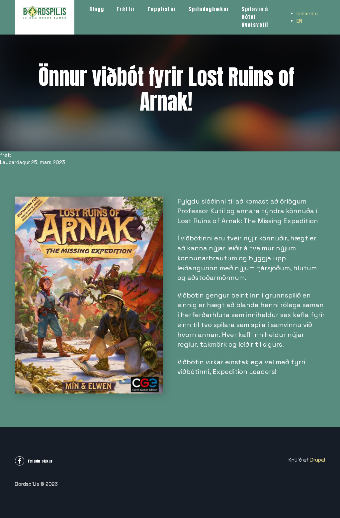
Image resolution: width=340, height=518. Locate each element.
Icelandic (307, 13)
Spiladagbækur (209, 9)
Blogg (96, 9)
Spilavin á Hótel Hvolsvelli (255, 17)
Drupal (317, 460)
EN (299, 21)
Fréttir (126, 9)
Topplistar (161, 9)
